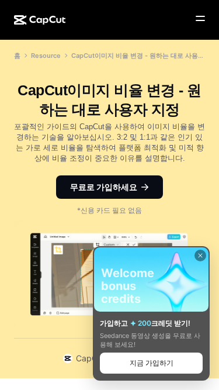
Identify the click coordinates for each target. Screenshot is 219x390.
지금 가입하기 (151, 362)
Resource (46, 55)
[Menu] (200, 19)
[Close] (200, 255)
